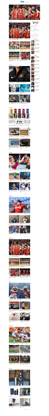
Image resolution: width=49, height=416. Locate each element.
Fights (10, 281)
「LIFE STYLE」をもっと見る (26, 409)
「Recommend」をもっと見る (26, 150)
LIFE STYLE (10, 368)
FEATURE (10, 21)
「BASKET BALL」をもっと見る (26, 279)
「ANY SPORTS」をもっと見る (26, 366)
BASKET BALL (11, 238)
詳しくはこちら (32, 31)
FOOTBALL (10, 152)
